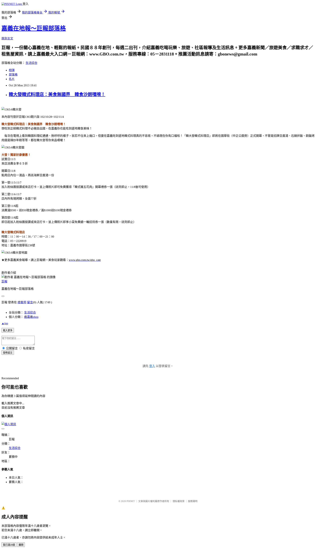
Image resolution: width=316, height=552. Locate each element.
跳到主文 (7, 38)
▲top (4, 323)
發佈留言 (7, 352)
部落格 (13, 74)
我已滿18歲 (9, 544)
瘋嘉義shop (31, 316)
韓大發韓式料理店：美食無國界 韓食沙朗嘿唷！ (57, 94)
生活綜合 (31, 62)
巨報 (4, 281)
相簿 (12, 70)
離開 (21, 544)
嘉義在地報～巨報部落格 (33, 28)
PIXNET (131, 501)
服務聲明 (193, 501)
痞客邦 (22, 302)
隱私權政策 (179, 501)
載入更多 (7, 330)
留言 (30, 302)
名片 (12, 79)
